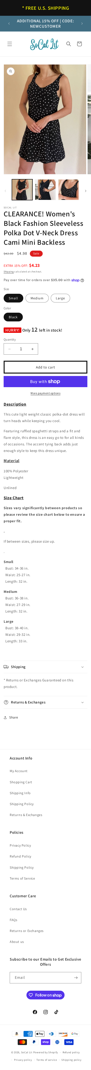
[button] (9, 44)
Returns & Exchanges (26, 815)
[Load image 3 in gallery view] (68, 189)
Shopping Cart (21, 782)
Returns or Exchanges (27, 931)
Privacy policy (23, 1060)
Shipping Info (20, 793)
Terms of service (46, 1060)
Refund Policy (20, 856)
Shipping (9, 271)
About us (17, 941)
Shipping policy (71, 1060)
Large (60, 298)
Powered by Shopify (45, 1052)
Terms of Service (22, 878)
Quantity (10, 339)
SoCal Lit (27, 1052)
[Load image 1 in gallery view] (22, 189)
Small (13, 298)
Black (13, 317)
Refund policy (71, 1052)
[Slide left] (5, 191)
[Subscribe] (75, 977)
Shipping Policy (22, 804)
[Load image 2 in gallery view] (45, 189)
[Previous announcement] (9, 23)
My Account (19, 771)
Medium (37, 298)
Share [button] (13, 717)
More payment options (45, 393)
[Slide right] (85, 191)
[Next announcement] (82, 23)
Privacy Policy (20, 845)
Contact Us (18, 909)
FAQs (13, 920)
